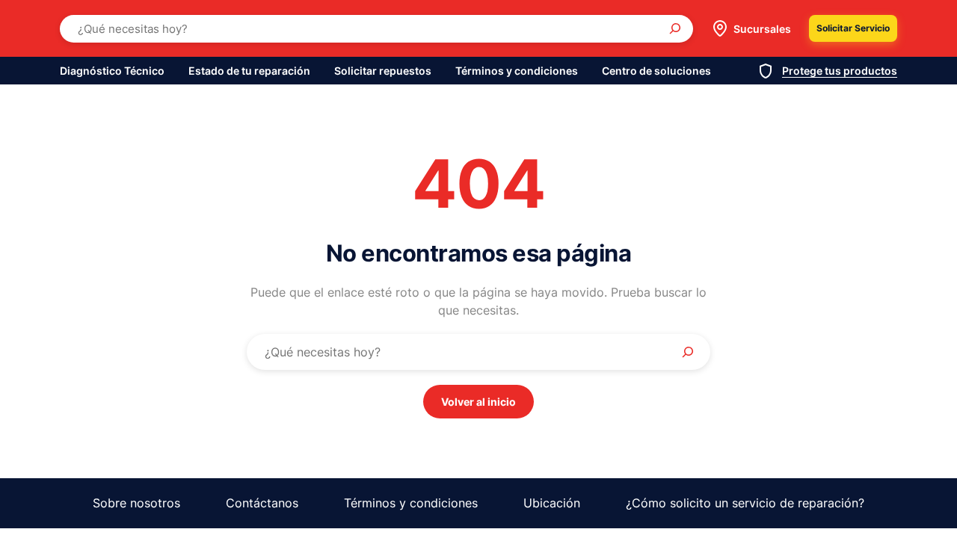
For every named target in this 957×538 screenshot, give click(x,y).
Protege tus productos (839, 70)
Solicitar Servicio (853, 28)
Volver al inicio (478, 401)
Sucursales (762, 28)
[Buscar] (675, 28)
